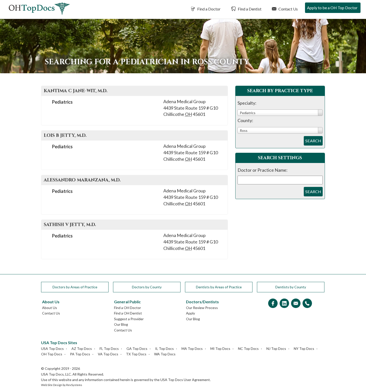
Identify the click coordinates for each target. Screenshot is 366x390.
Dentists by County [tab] (290, 287)
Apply (190, 313)
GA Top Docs (136, 348)
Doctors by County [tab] (147, 287)
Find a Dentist (249, 8)
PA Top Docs (80, 354)
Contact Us (288, 8)
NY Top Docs (304, 348)
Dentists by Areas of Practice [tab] (219, 287)
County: (245, 120)
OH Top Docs (51, 354)
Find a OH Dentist (128, 313)
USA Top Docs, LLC (56, 374)
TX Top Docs (136, 354)
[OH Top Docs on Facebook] (273, 304)
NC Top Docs (248, 348)
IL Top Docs (164, 348)
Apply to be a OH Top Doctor (332, 7)
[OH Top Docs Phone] (307, 304)
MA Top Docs (192, 348)
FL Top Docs (109, 348)
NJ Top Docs (276, 348)
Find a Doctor (208, 8)
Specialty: (247, 103)
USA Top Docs (52, 348)
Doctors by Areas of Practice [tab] (75, 287)
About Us (49, 308)
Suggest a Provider (129, 319)
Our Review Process (202, 308)
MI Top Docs (220, 348)
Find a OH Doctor (127, 308)
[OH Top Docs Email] (296, 304)
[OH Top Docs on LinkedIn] (284, 304)
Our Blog (121, 324)
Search (313, 140)
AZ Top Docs (81, 348)
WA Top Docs (165, 354)
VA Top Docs (108, 354)
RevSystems (74, 385)
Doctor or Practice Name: (263, 170)
